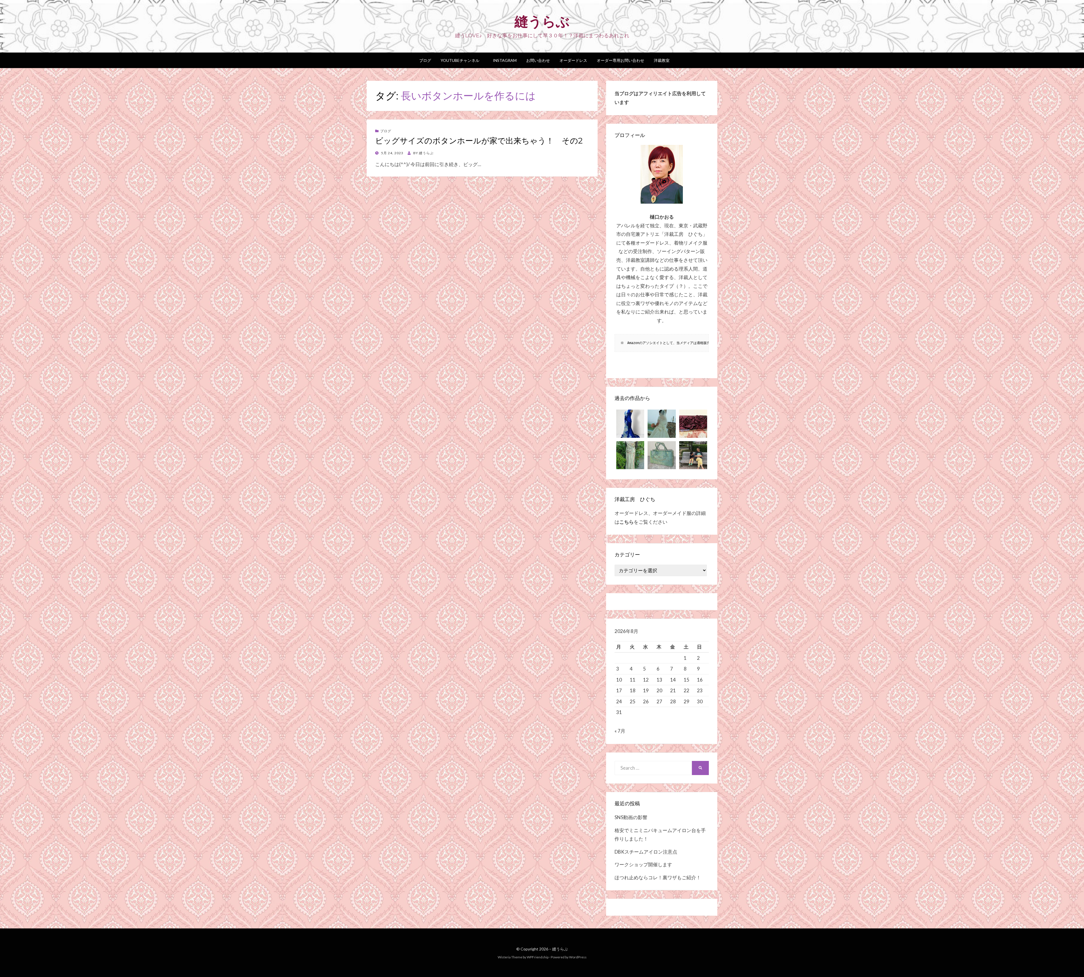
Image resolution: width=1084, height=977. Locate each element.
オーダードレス (573, 60)
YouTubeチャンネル (460, 60)
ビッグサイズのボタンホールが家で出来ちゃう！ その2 (479, 140)
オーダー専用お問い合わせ (620, 60)
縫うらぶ (542, 21)
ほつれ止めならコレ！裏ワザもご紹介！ (658, 877)
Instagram (503, 60)
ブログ (425, 60)
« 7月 (620, 731)
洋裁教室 (662, 60)
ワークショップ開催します (643, 864)
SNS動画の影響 (631, 817)
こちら (626, 522)
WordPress (578, 957)
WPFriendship (537, 957)
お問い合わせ (538, 60)
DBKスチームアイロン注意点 (646, 852)
